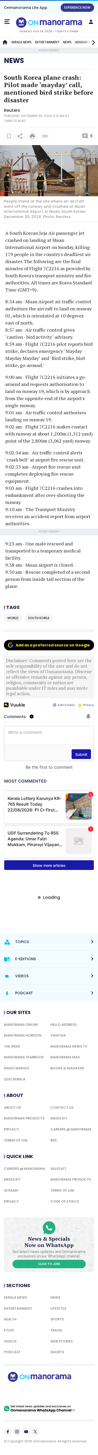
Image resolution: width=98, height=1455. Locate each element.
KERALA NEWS (21, 42)
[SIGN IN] (91, 21)
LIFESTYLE (58, 1308)
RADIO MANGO (16, 1068)
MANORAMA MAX (65, 1057)
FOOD (9, 1330)
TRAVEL (56, 1330)
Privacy (11, 1129)
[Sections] (7, 21)
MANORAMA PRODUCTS (24, 1118)
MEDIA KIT (58, 1118)
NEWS (67, 42)
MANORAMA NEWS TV (68, 1046)
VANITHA (58, 1035)
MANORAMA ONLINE (21, 1024)
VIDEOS (10, 1341)
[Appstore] (57, 1393)
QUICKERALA (14, 1079)
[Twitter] (35, 1432)
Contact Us (61, 1107)
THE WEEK (12, 1046)
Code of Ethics (64, 1201)
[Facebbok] (8, 1432)
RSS (53, 1140)
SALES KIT (58, 1168)
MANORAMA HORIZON (23, 1035)
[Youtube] (26, 1432)
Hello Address (63, 1024)
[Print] (32, 136)
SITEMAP (11, 1190)
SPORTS (57, 1319)
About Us (12, 1107)
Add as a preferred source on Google (53, 645)
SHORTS (57, 1352)
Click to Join (49, 1264)
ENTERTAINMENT (47, 42)
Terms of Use (16, 1140)
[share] (20, 136)
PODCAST (12, 1352)
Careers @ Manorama (70, 1129)
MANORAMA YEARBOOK (24, 1057)
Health (10, 1319)
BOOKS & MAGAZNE (67, 1068)
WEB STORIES (61, 1341)
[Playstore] (21, 1393)
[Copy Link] (45, 136)
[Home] (5, 42)
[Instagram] (17, 1432)
